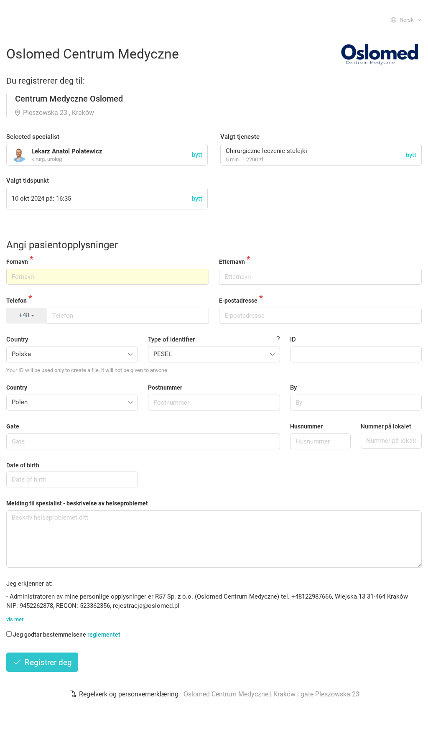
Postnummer (165, 387)
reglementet (103, 634)
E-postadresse (238, 300)
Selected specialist (32, 136)
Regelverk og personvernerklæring (128, 694)
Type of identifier (171, 339)
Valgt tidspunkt (27, 180)
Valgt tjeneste (240, 136)
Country (17, 339)
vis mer (14, 619)
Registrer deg (47, 662)
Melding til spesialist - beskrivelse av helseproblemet (77, 503)
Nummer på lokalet (386, 426)
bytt (411, 155)
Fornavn (17, 261)
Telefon (16, 300)
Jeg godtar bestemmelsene (66, 634)
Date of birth (22, 465)
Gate (12, 426)
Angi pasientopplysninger (62, 245)
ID (293, 339)
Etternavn (232, 261)
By (293, 387)
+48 (25, 315)
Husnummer (306, 426)
